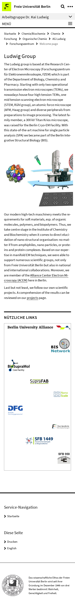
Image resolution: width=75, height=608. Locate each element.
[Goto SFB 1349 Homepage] (39, 440)
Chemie (55, 33)
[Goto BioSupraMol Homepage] (19, 365)
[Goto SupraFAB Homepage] (39, 381)
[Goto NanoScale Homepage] (60, 394)
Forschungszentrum (22, 44)
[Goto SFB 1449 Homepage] (60, 426)
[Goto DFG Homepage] (15, 410)
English (11, 548)
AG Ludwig (59, 39)
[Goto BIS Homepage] (60, 345)
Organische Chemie (35, 39)
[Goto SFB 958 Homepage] (64, 457)
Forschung (10, 39)
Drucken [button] (12, 541)
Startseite (10, 33)
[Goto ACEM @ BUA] (39, 327)
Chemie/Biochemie (33, 33)
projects (32, 298)
